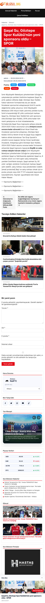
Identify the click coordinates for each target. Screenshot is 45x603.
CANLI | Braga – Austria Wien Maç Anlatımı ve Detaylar (22, 490)
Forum (37, 11)
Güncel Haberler (11, 11)
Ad (3, 328)
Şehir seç (8, 384)
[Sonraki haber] (38, 417)
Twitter (14, 85)
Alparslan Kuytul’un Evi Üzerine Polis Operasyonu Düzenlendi (20, 493)
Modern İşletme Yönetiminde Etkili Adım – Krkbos (20, 496)
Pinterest (14, 88)
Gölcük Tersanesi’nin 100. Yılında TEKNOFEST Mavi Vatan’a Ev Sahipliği (21, 483)
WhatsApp (31, 85)
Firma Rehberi (26, 11)
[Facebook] (5, 403)
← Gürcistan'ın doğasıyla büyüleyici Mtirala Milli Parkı (8, 202)
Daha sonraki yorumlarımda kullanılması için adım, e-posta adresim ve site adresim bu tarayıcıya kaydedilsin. (22, 357)
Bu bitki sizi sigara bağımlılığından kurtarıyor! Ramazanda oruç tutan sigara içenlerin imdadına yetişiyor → (30, 201)
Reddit (7, 88)
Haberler (4, 22)
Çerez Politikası (22, 15)
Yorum (5, 308)
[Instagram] (17, 403)
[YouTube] (23, 403)
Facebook (22, 85)
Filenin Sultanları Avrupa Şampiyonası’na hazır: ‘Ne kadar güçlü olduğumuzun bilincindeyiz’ (22, 487)
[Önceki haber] (34, 417)
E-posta (5, 336)
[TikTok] (28, 403)
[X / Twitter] (11, 403)
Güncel (11, 22)
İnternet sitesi (7, 344)
